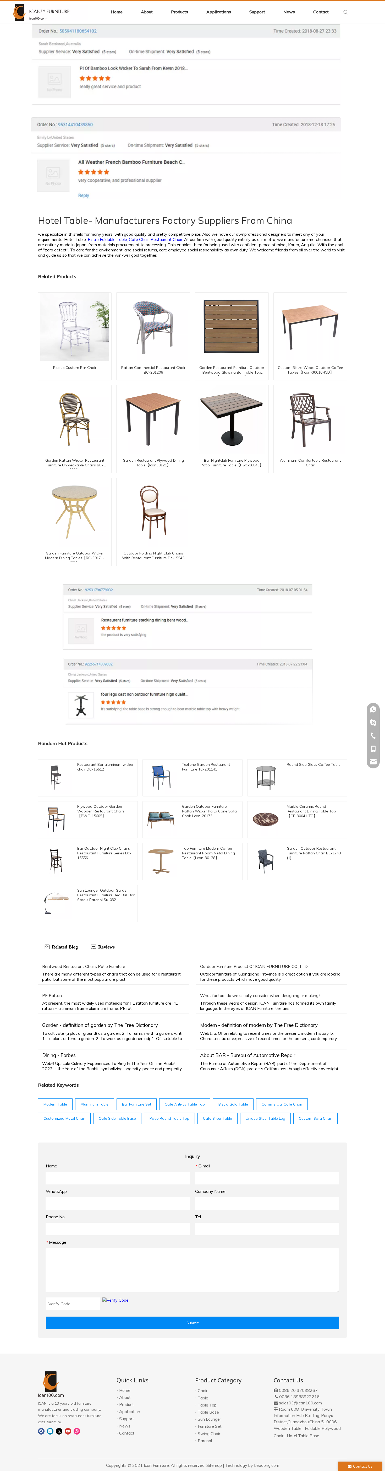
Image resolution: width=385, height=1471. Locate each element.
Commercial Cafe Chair (282, 1104)
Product (126, 1404)
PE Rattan (52, 995)
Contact (126, 1433)
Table (203, 1397)
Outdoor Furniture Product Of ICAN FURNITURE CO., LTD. (254, 966)
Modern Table (55, 1104)
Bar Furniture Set (136, 1104)
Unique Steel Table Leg (265, 1118)
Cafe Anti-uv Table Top (185, 1104)
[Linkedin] (50, 1431)
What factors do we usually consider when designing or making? (260, 995)
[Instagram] (77, 1431)
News (124, 1426)
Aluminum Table (94, 1104)
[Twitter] (59, 1431)
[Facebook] (41, 1431)
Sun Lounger (209, 1419)
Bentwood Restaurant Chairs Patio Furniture (83, 966)
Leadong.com (266, 1465)
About (125, 1397)
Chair (202, 1390)
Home (124, 1390)
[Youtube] (68, 1431)
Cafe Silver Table (217, 1118)
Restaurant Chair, (167, 239)
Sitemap (214, 1465)
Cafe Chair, (140, 239)
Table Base (208, 1412)
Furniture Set (210, 1426)
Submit (192, 1323)
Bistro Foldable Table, (108, 239)
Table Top (207, 1405)
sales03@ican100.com (300, 1402)
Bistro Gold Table (233, 1104)
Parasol (205, 1440)
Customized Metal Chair (64, 1118)
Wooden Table (287, 1428)
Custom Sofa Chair (315, 1118)
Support (126, 1418)
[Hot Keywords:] (345, 12)
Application (129, 1411)
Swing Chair (209, 1433)
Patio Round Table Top (169, 1118)
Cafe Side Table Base (117, 1118)
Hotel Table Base (303, 1435)
